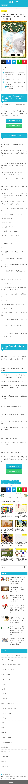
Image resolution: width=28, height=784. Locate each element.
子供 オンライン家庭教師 (8, 708)
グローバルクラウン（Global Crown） (12, 664)
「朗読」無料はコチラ (13, 125)
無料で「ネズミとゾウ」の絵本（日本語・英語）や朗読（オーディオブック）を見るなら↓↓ (15, 74)
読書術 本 (4, 756)
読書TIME (14, 2)
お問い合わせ (4, 5)
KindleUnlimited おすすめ (8, 660)
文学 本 (3, 727)
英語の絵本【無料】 (7, 483)
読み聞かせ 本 (17, 483)
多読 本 (3, 693)
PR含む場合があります (14, 8)
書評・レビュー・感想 (7, 485)
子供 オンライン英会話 (8, 713)
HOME (3, 774)
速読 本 (3, 761)
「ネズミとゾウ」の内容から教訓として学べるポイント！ (15, 83)
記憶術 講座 (4, 747)
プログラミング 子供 (7, 669)
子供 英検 (4, 698)
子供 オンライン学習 (7, 703)
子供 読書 (4, 11)
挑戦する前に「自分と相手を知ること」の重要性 (15, 87)
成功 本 (3, 723)
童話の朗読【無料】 (14, 480)
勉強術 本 (4, 689)
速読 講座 (4, 766)
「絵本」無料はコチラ (13, 120)
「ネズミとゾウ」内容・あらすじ (13, 79)
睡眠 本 (3, 732)
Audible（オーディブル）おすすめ (11, 655)
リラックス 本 (5, 679)
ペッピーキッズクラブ (7, 674)
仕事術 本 (4, 684)
